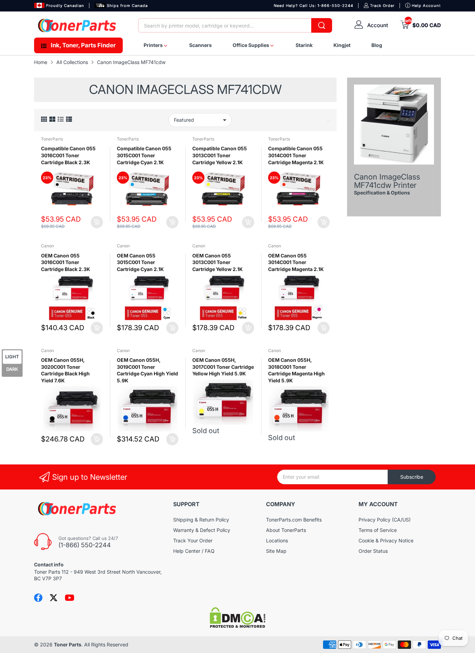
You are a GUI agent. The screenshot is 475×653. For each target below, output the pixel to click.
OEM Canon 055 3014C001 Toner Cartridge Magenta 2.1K (296, 262)
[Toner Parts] (77, 25)
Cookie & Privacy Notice (386, 540)
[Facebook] (38, 598)
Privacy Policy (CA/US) (385, 520)
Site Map (276, 551)
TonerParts (52, 139)
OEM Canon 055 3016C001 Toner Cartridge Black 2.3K (65, 262)
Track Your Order (192, 540)
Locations (277, 540)
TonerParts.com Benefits (294, 520)
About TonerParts (286, 530)
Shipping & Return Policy (201, 520)
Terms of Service (378, 530)
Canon (47, 245)
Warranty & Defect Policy (201, 530)
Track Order (382, 5)
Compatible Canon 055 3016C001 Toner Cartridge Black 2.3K (68, 155)
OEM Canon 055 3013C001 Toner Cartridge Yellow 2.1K (217, 262)
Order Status (373, 551)
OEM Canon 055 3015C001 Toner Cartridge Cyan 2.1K (140, 262)
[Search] (321, 25)
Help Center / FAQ (194, 551)
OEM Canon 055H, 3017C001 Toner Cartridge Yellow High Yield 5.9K (223, 366)
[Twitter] (53, 598)
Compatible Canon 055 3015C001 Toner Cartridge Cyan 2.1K (144, 155)
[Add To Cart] (97, 222)
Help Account (426, 5)
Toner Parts (67, 644)
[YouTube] (69, 598)
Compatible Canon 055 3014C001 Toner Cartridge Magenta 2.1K (296, 155)
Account (377, 25)
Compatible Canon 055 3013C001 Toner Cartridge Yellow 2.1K (219, 155)
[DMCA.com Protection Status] (237, 626)
